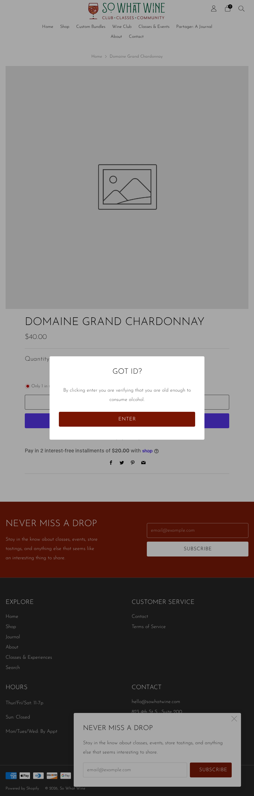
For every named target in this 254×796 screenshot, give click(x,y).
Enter (127, 419)
